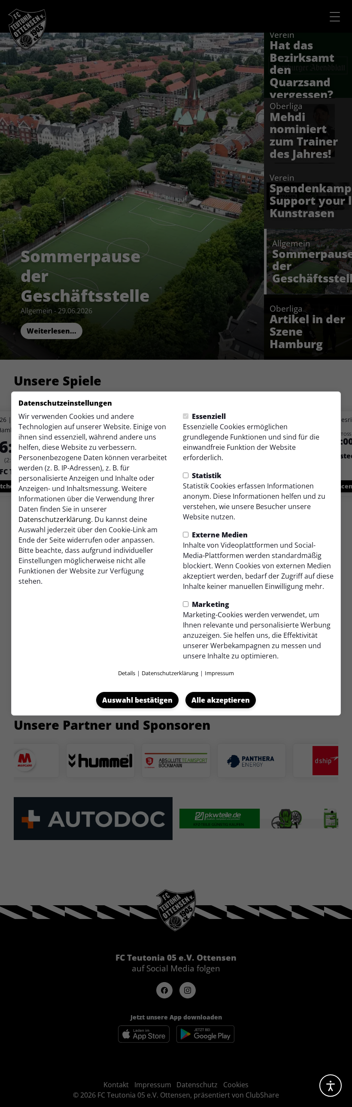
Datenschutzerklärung (54, 519)
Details (126, 673)
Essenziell (208, 416)
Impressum (219, 673)
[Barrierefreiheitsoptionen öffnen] (330, 1085)
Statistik (206, 475)
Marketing (209, 604)
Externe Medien (219, 535)
